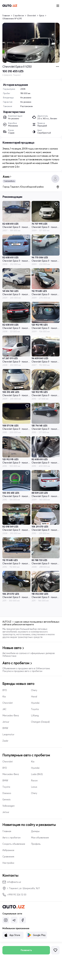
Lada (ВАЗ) (37, 774)
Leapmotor (8, 734)
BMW (5, 728)
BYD (4, 690)
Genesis (6, 799)
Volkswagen (8, 806)
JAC (4, 709)
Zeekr (5, 741)
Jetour (5, 722)
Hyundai (35, 703)
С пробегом (18, 15)
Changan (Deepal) (40, 722)
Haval (34, 696)
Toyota (35, 709)
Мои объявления (40, 837)
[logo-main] (9, 6)
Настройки (8, 863)
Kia (4, 696)
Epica (41, 15)
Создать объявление (13, 844)
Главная (6, 15)
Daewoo (6, 793)
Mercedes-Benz (10, 715)
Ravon (34, 780)
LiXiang (35, 715)
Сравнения (8, 856)
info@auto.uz (14, 882)
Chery (34, 690)
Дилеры (35, 831)
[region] (31, 43)
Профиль (36, 844)
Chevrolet (31, 15)
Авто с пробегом (11, 837)
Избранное (8, 850)
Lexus (34, 787)
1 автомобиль (9, 181)
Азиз (6, 176)
